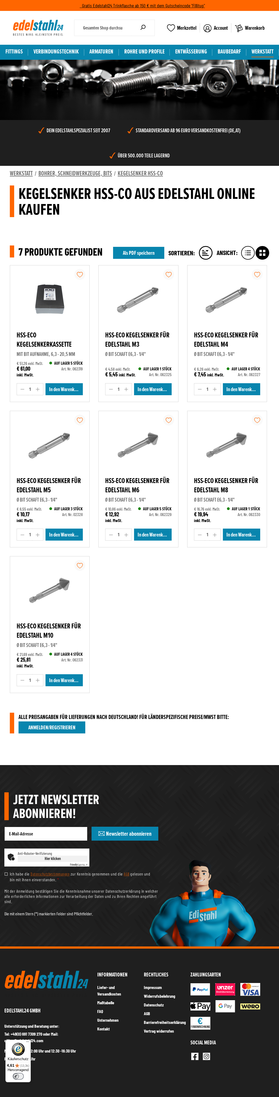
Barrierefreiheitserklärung (165, 1022)
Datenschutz (154, 1004)
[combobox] (102, 28)
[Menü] (27, 1043)
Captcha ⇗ (78, 864)
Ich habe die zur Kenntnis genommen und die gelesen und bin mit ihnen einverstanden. (80, 876)
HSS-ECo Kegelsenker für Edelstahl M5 (49, 485)
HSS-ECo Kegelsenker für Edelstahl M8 (226, 485)
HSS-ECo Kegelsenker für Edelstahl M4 (226, 340)
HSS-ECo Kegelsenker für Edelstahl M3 (137, 340)
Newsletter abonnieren (128, 833)
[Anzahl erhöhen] (38, 389)
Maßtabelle (105, 1002)
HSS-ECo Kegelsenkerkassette (44, 340)
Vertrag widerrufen (159, 1030)
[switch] (18, 1076)
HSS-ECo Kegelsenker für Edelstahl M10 (49, 631)
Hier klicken (53, 858)
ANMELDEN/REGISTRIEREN (51, 727)
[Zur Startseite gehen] (38, 28)
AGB (126, 874)
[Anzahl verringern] (22, 389)
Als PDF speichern (138, 253)
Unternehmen (108, 1020)
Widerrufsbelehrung (159, 996)
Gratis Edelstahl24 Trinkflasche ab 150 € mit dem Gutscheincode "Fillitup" (142, 5)
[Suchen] (143, 28)
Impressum (153, 987)
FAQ (100, 1011)
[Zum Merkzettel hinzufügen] (79, 274)
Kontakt (103, 1028)
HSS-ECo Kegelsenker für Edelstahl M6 (137, 485)
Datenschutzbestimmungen (50, 874)
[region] (139, 65)
